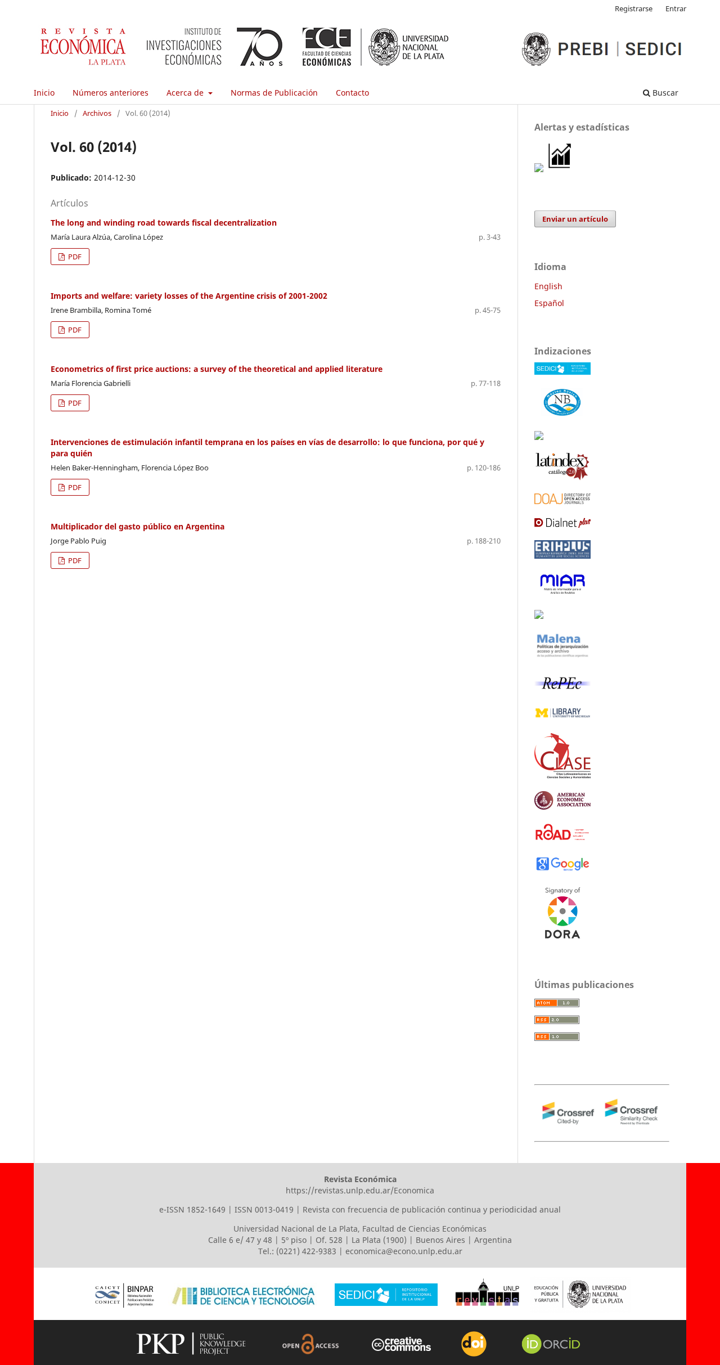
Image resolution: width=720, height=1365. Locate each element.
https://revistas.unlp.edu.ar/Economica (360, 1190)
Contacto (352, 92)
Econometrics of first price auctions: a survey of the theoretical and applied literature (216, 368)
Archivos (97, 113)
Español (549, 303)
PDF (74, 257)
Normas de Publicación (274, 92)
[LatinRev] (538, 615)
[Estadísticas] (560, 169)
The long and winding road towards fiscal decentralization (164, 222)
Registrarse (633, 8)
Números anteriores (110, 92)
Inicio (44, 92)
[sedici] (562, 371)
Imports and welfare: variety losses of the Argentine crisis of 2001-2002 (189, 295)
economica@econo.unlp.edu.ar (403, 1251)
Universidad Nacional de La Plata (295, 1228)
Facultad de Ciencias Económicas (424, 1228)
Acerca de (186, 92)
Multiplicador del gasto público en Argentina (137, 526)
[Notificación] (538, 169)
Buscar (664, 92)
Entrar (675, 8)
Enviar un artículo (575, 219)
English (548, 286)
